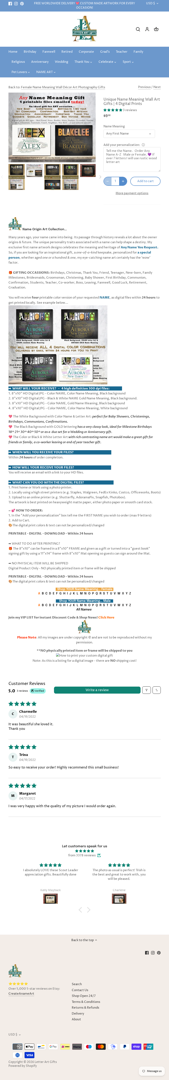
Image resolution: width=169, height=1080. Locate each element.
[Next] (100, 176)
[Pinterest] (22, 3)
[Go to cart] (156, 29)
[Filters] (146, 690)
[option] (16, 177)
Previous (144, 87)
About (76, 1019)
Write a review (97, 690)
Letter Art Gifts (46, 1062)
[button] (113, 110)
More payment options (132, 193)
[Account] (147, 29)
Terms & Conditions (86, 1002)
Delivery (78, 1013)
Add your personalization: (121, 145)
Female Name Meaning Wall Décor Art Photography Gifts (63, 87)
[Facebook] (10, 3)
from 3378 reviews (82, 855)
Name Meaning (114, 126)
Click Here (106, 617)
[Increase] (123, 181)
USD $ (150, 3)
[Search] (138, 29)
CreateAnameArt (21, 994)
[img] (84, 851)
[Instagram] (16, 3)
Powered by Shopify (22, 1066)
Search (77, 984)
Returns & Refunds (85, 1008)
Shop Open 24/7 (84, 996)
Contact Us (80, 990)
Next (157, 87)
